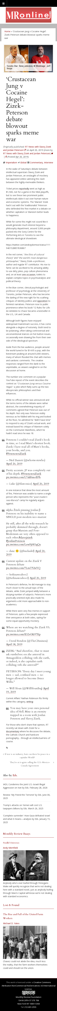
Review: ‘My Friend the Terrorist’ (18, 794)
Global (23, 162)
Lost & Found (11, 905)
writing (29, 701)
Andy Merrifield (10, 847)
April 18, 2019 (14, 644)
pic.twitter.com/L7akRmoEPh (23, 477)
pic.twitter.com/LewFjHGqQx (23, 544)
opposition (42, 300)
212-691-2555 (30, 1007)
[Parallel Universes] (26, 865)
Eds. (15, 775)
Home (7, 31)
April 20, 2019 (14, 464)
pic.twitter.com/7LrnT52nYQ (23, 568)
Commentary (36, 162)
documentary (12, 731)
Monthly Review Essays (16, 834)
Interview (48, 162)
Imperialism (11, 162)
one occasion (28, 274)
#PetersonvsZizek (16, 453)
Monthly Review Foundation (28, 997)
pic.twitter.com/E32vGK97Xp (23, 634)
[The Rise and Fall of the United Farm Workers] (25, 942)
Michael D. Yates (11, 923)
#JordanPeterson (15, 541)
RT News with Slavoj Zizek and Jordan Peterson (26, 153)
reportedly (24, 188)
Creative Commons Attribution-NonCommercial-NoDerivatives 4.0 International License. (28, 985)
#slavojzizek (26, 537)
